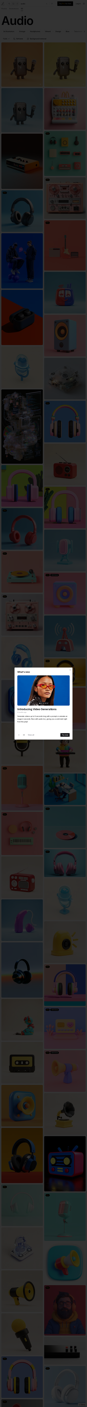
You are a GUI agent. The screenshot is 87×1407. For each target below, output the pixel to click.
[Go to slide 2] (41, 703)
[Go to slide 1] (39, 703)
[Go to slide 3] (43, 703)
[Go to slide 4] (45, 703)
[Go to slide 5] (47, 703)
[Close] (70, 670)
